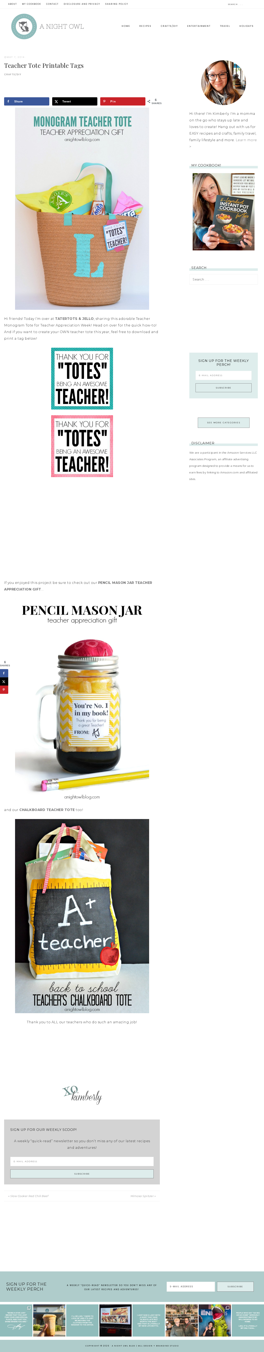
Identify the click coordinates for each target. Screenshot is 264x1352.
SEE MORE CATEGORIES (223, 422)
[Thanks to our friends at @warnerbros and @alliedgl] (215, 1320)
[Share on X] (4, 681)
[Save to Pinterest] (4, 689)
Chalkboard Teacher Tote (47, 810)
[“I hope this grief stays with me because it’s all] (182, 1320)
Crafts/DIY (12, 74)
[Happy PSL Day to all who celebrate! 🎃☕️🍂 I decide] (49, 1320)
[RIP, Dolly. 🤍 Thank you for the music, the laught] (16, 1320)
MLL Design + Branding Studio (158, 1346)
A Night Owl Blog (47, 26)
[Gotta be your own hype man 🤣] (82, 1320)
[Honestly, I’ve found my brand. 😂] (148, 1320)
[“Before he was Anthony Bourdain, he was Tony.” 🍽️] (115, 1320)
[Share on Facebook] (4, 673)
